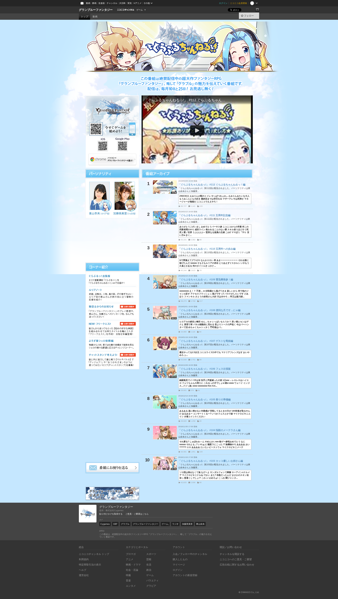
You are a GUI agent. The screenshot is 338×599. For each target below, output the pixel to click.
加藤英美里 (187, 524)
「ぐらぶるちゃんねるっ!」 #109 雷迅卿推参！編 (205, 279)
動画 (88, 3)
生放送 (101, 3)
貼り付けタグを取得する (111, 514)
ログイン (223, 3)
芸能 (148, 559)
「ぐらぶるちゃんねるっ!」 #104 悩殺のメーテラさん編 (209, 430)
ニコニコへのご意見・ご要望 (236, 559)
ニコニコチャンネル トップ (94, 553)
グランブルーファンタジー (96, 9)
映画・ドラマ (133, 564)
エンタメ (131, 585)
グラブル (125, 524)
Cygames (105, 524)
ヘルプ (82, 569)
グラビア (151, 585)
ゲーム (139, 10)
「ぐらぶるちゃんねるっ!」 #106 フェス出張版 (204, 368)
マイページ (179, 564)
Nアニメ (138, 3)
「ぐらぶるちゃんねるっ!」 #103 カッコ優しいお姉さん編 (210, 460)
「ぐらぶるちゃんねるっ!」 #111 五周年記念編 (204, 215)
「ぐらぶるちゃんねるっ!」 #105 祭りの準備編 (204, 399)
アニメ (129, 559)
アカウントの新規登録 (185, 575)
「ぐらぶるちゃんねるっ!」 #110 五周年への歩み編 (207, 248)
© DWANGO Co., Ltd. (249, 592)
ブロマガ (131, 553)
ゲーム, (165, 524)
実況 (129, 3)
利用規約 (84, 559)
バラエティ (152, 580)
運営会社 (84, 575)
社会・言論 (132, 569)
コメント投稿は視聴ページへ (197, 160)
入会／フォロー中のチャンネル (190, 553)
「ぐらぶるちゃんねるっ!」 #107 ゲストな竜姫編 (205, 340)
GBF (115, 524)
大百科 (122, 3)
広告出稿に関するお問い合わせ (237, 564)
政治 (148, 569)
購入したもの (180, 559)
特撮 (128, 575)
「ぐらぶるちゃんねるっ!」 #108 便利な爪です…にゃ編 (209, 310)
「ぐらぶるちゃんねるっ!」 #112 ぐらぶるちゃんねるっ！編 (211, 184)
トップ (84, 16)
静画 (94, 3)
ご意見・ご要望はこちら (137, 514)
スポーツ (151, 553)
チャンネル (112, 3)
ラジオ (175, 524)
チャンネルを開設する (232, 553)
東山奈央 (200, 524)
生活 (148, 564)
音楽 (128, 580)
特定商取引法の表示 (90, 564)
